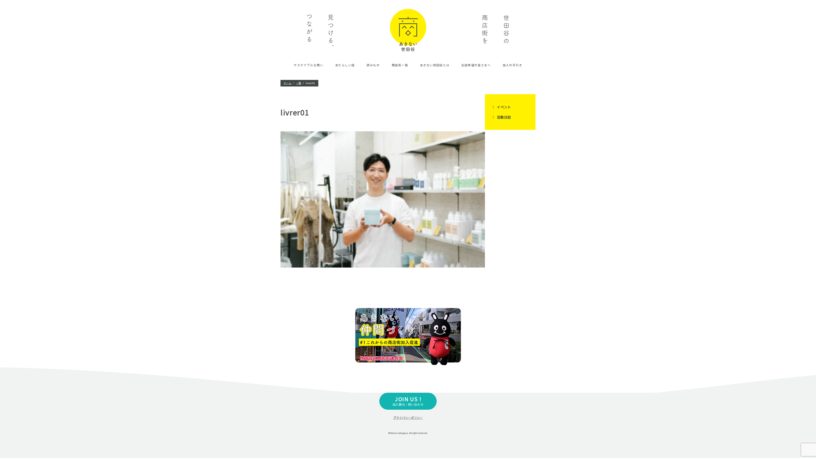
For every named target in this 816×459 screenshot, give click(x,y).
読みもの (373, 65)
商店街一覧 (400, 65)
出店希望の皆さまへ (476, 65)
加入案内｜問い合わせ (408, 401)
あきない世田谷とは (434, 65)
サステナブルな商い (308, 65)
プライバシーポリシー (408, 417)
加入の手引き (512, 65)
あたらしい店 (345, 65)
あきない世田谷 (408, 30)
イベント (504, 106)
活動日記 (504, 117)
